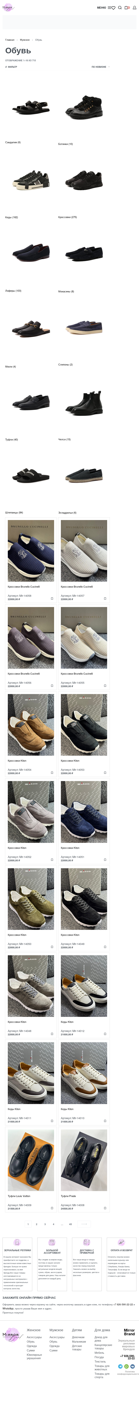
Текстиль (100, 1361)
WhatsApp (8, 1308)
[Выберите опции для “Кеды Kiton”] (105, 1033)
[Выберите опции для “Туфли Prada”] (105, 1208)
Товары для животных (102, 1367)
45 (70, 1224)
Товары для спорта (102, 1375)
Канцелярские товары (103, 1346)
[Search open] (120, 7)
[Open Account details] (134, 7)
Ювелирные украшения (34, 1356)
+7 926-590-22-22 (123, 1304)
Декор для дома (101, 1338)
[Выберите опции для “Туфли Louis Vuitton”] (52, 1208)
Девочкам (78, 1337)
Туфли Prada (68, 1196)
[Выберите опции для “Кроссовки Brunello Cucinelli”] (52, 598)
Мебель (99, 1353)
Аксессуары (34, 1337)
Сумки (31, 1350)
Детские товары (77, 1347)
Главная (9, 39)
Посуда (99, 1357)
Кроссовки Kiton (17, 760)
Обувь (31, 1341)
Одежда (32, 1346)
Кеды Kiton (67, 1021)
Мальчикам (79, 1341)
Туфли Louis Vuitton (19, 1196)
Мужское (25, 39)
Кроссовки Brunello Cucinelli (24, 586)
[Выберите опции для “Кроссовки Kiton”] (52, 772)
